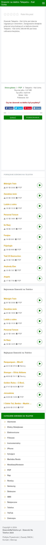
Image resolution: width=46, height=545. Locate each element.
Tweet (19, 108)
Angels (7, 276)
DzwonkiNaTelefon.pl (12, 530)
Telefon (10, 507)
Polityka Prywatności (11, 537)
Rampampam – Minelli (13, 362)
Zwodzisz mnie (10, 194)
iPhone (10, 448)
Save (29, 108)
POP (20, 87)
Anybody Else (10, 266)
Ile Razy (7, 225)
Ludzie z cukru (10, 204)
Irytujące (11, 454)
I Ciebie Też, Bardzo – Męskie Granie (19, 403)
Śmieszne (11, 491)
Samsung (11, 486)
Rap (9, 475)
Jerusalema (9, 393)
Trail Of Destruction (12, 256)
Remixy (10, 480)
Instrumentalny (13, 443)
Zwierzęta (11, 518)
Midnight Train (10, 183)
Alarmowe (11, 421)
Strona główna (10, 87)
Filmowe (11, 437)
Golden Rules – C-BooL (14, 382)
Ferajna (7, 235)
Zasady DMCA (26, 537)
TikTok (10, 513)
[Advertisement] (23, 57)
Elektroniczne (13, 432)
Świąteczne (12, 502)
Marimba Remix (14, 459)
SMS (9, 496)
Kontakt (6, 539)
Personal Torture (11, 214)
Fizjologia (8, 245)
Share (10, 108)
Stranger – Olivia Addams (15, 372)
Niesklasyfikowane (15, 464)
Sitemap (13, 539)
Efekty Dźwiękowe (15, 427)
